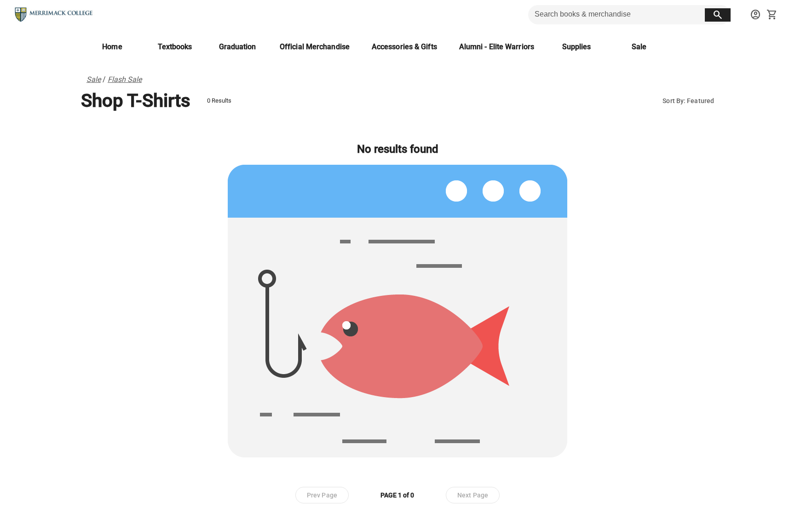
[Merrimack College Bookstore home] (54, 15)
